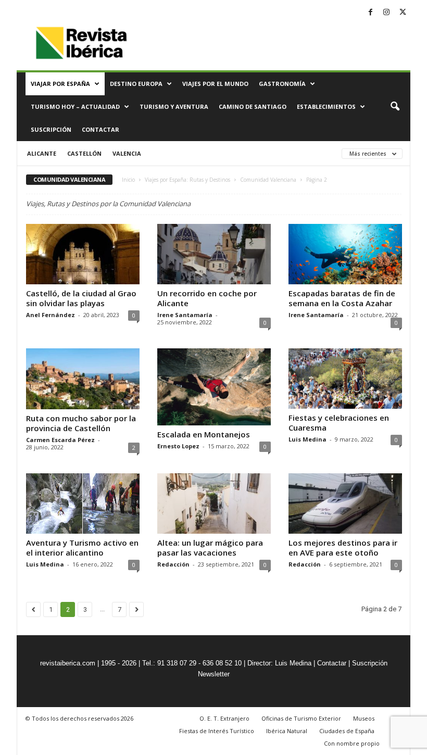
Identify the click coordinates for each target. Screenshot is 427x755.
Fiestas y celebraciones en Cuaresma (338, 422)
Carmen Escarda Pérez (60, 440)
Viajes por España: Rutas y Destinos (187, 179)
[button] (394, 106)
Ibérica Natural (286, 731)
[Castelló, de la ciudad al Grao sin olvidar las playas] (83, 254)
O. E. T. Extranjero (224, 718)
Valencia (126, 153)
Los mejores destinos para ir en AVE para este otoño (342, 547)
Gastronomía (282, 83)
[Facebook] (370, 12)
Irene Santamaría (184, 315)
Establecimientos (326, 106)
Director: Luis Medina (279, 663)
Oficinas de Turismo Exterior (301, 718)
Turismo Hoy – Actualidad (75, 106)
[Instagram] (386, 12)
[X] (402, 12)
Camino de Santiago (252, 106)
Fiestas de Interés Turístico (216, 731)
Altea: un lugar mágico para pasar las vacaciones (210, 547)
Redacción (173, 564)
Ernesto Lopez (178, 446)
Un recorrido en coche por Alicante (207, 298)
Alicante (41, 153)
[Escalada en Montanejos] (214, 386)
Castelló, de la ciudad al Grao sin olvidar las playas (81, 298)
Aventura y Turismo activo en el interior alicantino (82, 547)
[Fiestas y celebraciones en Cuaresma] (345, 378)
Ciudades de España (346, 731)
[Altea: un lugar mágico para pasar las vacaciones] (214, 503)
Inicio (128, 179)
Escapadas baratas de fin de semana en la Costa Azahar (341, 298)
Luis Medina (307, 439)
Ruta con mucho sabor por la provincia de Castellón (81, 423)
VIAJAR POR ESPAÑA (60, 83)
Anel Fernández (50, 315)
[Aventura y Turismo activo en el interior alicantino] (83, 503)
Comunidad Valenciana (268, 179)
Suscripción (51, 129)
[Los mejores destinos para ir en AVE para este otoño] (345, 503)
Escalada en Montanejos (203, 434)
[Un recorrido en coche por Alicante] (214, 254)
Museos (363, 718)
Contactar (100, 129)
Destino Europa (136, 83)
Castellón (84, 153)
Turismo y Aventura (174, 106)
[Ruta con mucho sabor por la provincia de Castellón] (83, 378)
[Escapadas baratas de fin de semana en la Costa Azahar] (345, 254)
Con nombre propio (352, 743)
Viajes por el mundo (215, 83)
